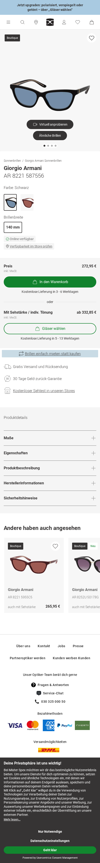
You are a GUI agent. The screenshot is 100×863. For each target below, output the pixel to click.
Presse (78, 646)
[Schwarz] (10, 202)
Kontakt (44, 646)
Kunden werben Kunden (71, 658)
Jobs (61, 646)
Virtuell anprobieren (53, 124)
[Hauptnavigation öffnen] (8, 22)
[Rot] (26, 202)
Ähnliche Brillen (50, 135)
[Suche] (22, 22)
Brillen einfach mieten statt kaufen (53, 353)
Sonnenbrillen (12, 160)
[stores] (36, 22)
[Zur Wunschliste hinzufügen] (91, 38)
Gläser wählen (53, 328)
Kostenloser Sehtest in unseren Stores (44, 390)
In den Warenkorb (54, 282)
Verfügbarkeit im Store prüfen (31, 246)
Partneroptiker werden (28, 658)
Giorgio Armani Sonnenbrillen (43, 160)
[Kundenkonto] (64, 22)
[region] (50, 576)
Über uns (23, 646)
